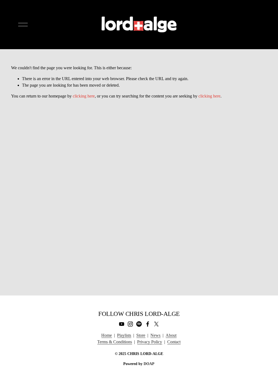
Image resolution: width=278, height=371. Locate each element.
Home (106, 335)
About (171, 335)
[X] (156, 324)
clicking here (84, 96)
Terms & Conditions (114, 341)
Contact (174, 341)
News (155, 335)
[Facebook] (147, 324)
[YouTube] (121, 324)
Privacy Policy (149, 341)
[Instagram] (130, 324)
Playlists (124, 335)
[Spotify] (139, 324)
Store (140, 335)
